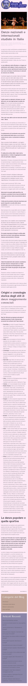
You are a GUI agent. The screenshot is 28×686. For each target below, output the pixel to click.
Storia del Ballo (6, 45)
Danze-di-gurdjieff (14, 42)
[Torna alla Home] (14, 4)
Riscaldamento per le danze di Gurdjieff (12, 645)
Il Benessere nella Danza (9, 604)
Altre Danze (22, 44)
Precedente (5, 591)
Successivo (23, 591)
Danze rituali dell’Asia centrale (10, 620)
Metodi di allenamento (8, 607)
